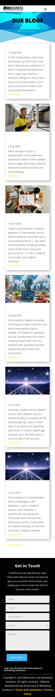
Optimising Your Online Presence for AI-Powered (26, 400)
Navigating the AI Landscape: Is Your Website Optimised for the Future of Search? (26, 487)
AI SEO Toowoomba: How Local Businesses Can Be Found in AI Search (27, 48)
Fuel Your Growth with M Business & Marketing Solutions (23, 669)
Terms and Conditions (28, 689)
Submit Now (17, 657)
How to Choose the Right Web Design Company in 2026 (27, 219)
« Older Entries (13, 545)
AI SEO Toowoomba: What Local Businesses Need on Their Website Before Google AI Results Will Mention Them (27, 140)
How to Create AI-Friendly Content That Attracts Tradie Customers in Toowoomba (25, 310)
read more (14, 94)
